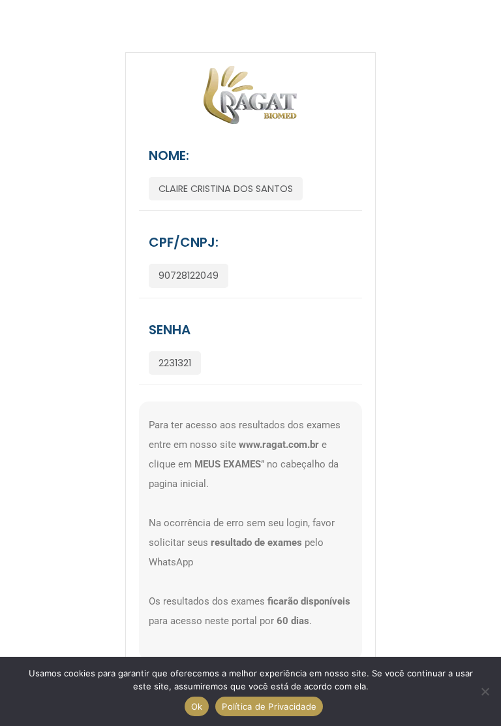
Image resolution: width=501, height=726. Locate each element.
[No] (484, 691)
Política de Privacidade (269, 706)
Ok (197, 706)
